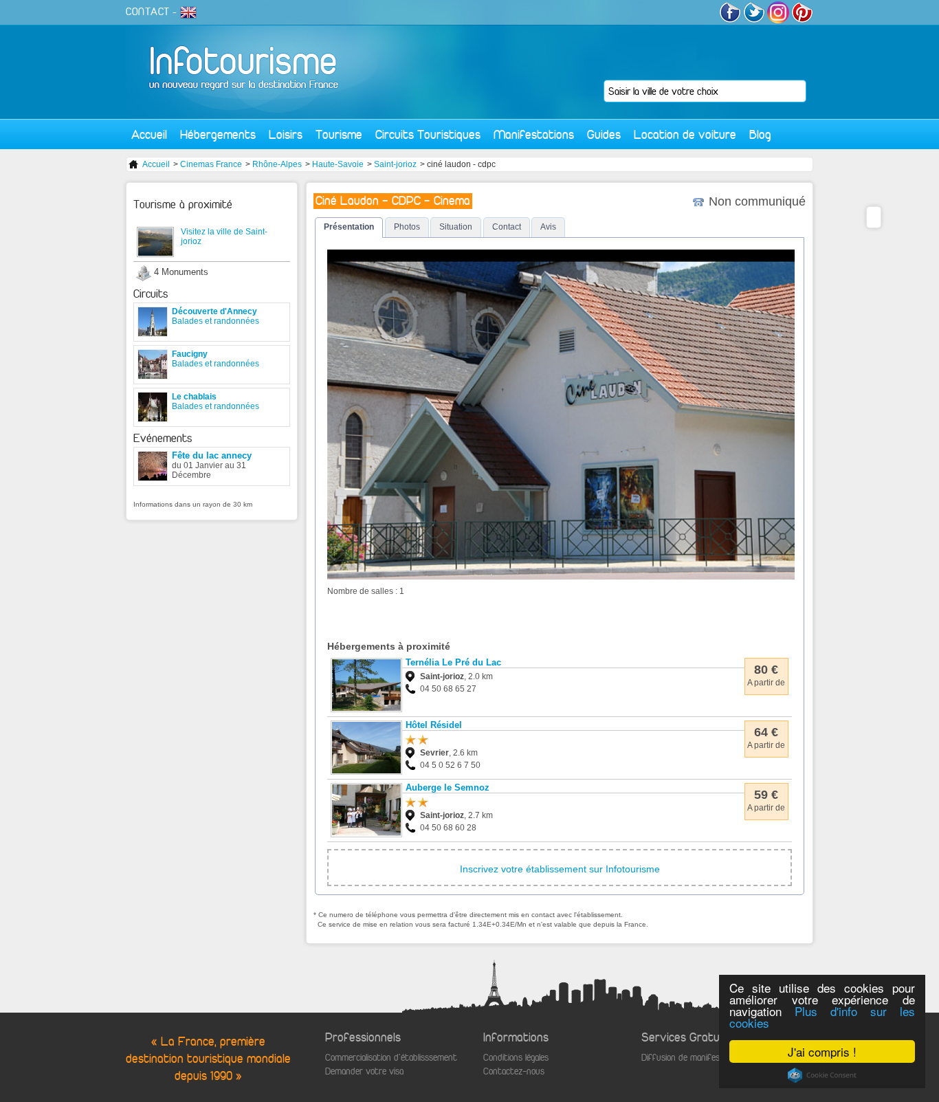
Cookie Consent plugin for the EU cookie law (822, 1075)
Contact (506, 227)
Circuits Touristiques (427, 134)
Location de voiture (685, 134)
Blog (760, 134)
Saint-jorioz (395, 164)
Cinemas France (211, 164)
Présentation (349, 227)
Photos (407, 227)
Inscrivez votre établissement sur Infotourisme (560, 868)
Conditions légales (516, 1058)
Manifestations (534, 134)
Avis (548, 227)
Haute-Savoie (338, 164)
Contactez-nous (513, 1071)
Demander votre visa (364, 1071)
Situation (455, 227)
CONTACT (148, 11)
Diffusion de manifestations (694, 1058)
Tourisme (339, 134)
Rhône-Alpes (277, 164)
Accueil (149, 134)
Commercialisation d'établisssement (391, 1058)
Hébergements (218, 134)
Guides (604, 134)
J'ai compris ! (822, 1051)
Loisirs (285, 134)
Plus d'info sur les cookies (822, 1016)
